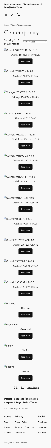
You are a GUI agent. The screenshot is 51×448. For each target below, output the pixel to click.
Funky (25, 350)
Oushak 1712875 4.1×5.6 (25, 76)
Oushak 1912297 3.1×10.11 (25, 139)
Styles (13, 25)
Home (6, 25)
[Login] (12, 15)
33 (22, 387)
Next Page (33, 387)
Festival (25, 371)
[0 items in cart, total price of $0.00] (19, 15)
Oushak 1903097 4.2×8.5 (25, 287)
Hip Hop (25, 308)
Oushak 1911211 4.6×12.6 (25, 202)
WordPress (22, 442)
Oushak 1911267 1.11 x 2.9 (25, 181)
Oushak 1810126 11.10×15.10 (25, 55)
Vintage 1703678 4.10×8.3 (25, 97)
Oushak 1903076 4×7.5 (25, 223)
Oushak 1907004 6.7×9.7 (25, 266)
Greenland (25, 329)
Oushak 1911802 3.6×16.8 (25, 160)
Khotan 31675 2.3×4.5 (25, 118)
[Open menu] (5, 15)
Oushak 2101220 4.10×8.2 (25, 245)
